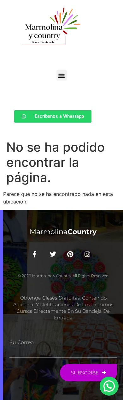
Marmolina (63, 231)
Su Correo (21, 342)
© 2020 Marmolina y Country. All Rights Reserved (63, 275)
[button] (61, 75)
